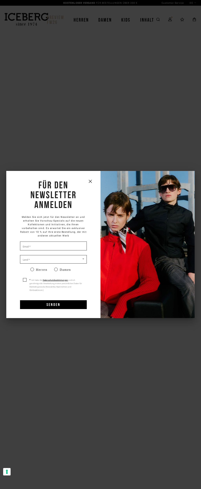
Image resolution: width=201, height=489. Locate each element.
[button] (53, 259)
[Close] (90, 181)
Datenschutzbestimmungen (55, 280)
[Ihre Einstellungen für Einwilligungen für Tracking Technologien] (7, 471)
